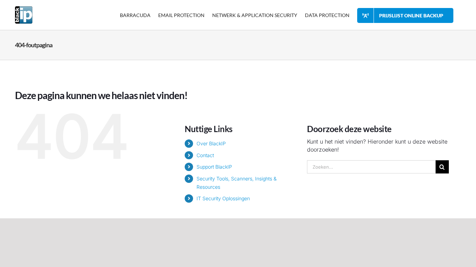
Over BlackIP (211, 143)
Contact (205, 155)
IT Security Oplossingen (223, 198)
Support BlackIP (214, 167)
